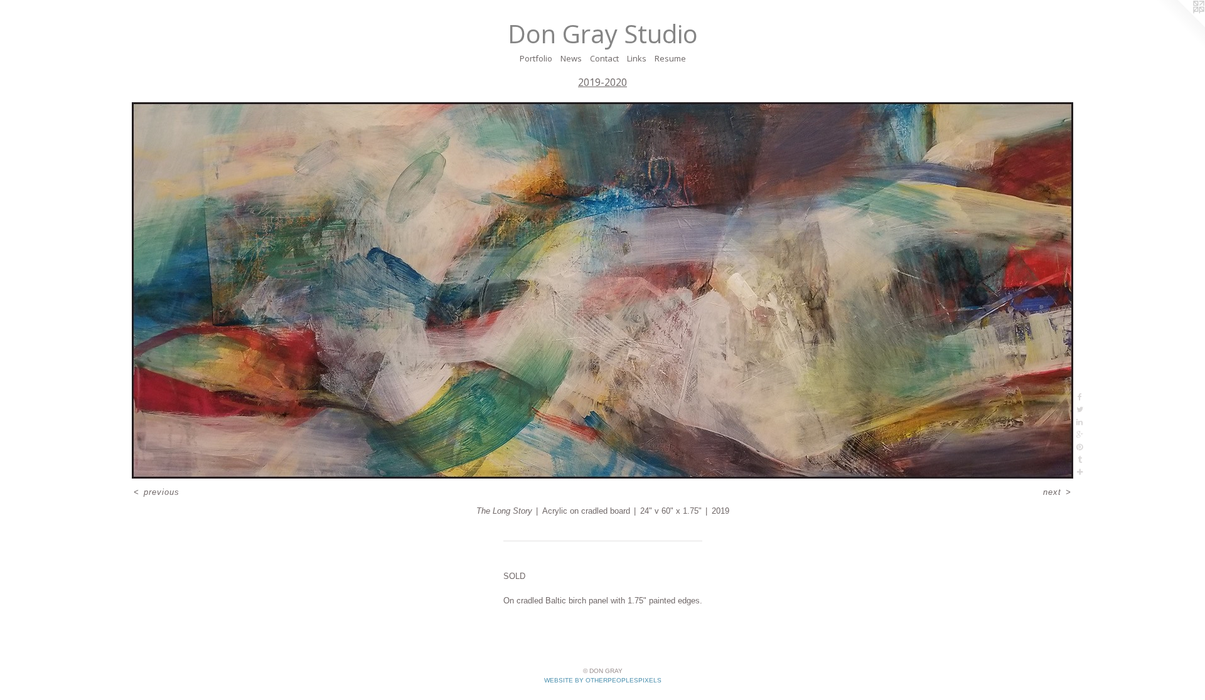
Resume (670, 58)
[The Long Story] (602, 290)
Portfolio (536, 58)
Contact (604, 58)
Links (636, 58)
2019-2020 (602, 82)
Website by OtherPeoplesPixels (602, 680)
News (571, 58)
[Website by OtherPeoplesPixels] (1180, 25)
